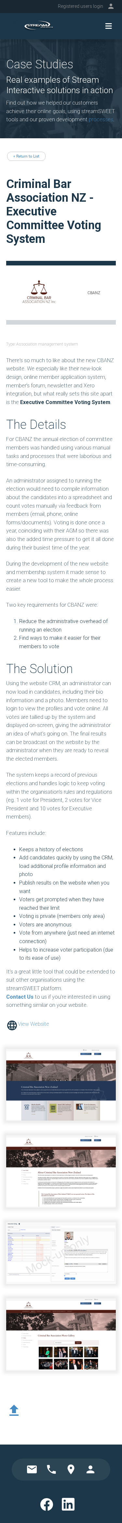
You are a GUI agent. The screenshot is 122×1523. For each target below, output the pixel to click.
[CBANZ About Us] (61, 1171)
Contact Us (20, 997)
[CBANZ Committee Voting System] (61, 1253)
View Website (33, 1024)
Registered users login (80, 6)
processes (101, 119)
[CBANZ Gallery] (61, 1334)
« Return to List (26, 156)
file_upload (14, 1410)
